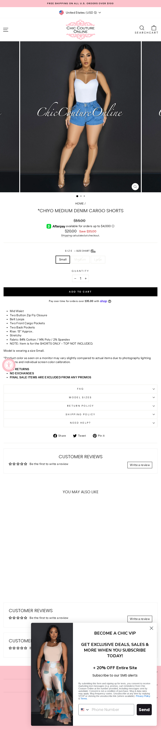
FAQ (80, 388)
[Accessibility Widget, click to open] (9, 365)
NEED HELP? (80, 422)
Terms (83, 698)
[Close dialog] (151, 628)
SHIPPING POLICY (80, 414)
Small (63, 259)
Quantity (80, 270)
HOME (79, 203)
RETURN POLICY (80, 405)
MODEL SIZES (80, 397)
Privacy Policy (143, 696)
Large (98, 259)
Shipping (66, 235)
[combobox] (84, 709)
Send (144, 710)
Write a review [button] (140, 465)
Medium (80, 259)
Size (77, 250)
